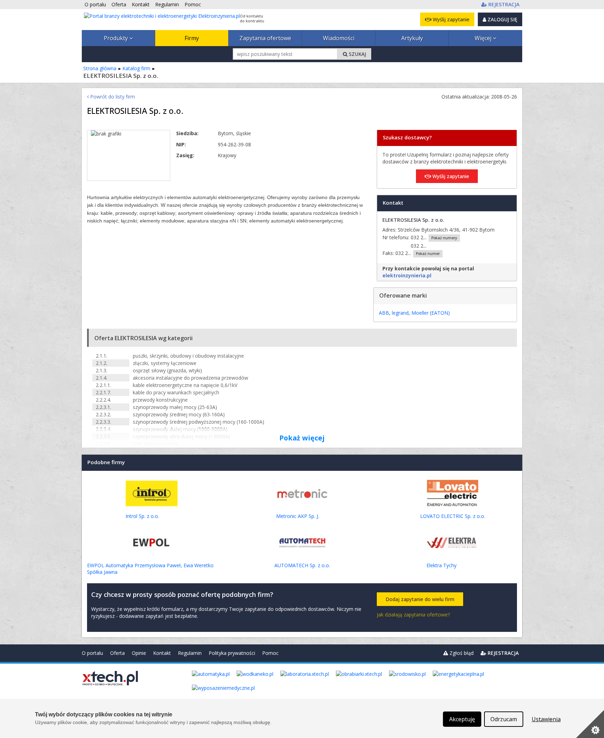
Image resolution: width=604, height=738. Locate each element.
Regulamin (190, 653)
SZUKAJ (356, 54)
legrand (400, 312)
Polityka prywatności (232, 653)
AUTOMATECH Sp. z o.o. (302, 565)
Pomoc (270, 653)
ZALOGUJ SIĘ (501, 19)
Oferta (117, 653)
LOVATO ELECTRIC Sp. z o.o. (452, 516)
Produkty (116, 38)
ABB (384, 312)
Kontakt (162, 653)
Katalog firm (136, 68)
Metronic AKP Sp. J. (297, 516)
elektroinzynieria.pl (406, 275)
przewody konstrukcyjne (160, 399)
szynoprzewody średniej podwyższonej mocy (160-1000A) (198, 421)
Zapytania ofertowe (265, 38)
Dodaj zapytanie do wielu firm (420, 599)
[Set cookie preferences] (590, 724)
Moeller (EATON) (430, 312)
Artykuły (412, 38)
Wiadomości (338, 38)
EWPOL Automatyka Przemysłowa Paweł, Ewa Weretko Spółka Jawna (150, 569)
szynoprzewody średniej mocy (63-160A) (179, 414)
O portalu (92, 653)
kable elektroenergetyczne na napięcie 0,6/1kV (185, 385)
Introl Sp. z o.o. (142, 516)
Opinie (139, 653)
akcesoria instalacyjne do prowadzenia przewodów (190, 377)
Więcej (484, 38)
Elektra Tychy (441, 565)
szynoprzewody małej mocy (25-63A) (175, 407)
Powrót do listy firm (112, 96)
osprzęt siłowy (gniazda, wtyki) (167, 370)
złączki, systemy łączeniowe (164, 363)
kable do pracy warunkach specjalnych (176, 392)
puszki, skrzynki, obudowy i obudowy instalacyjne (188, 355)
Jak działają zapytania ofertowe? (413, 614)
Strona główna (99, 68)
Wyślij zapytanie (450, 19)
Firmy (192, 38)
